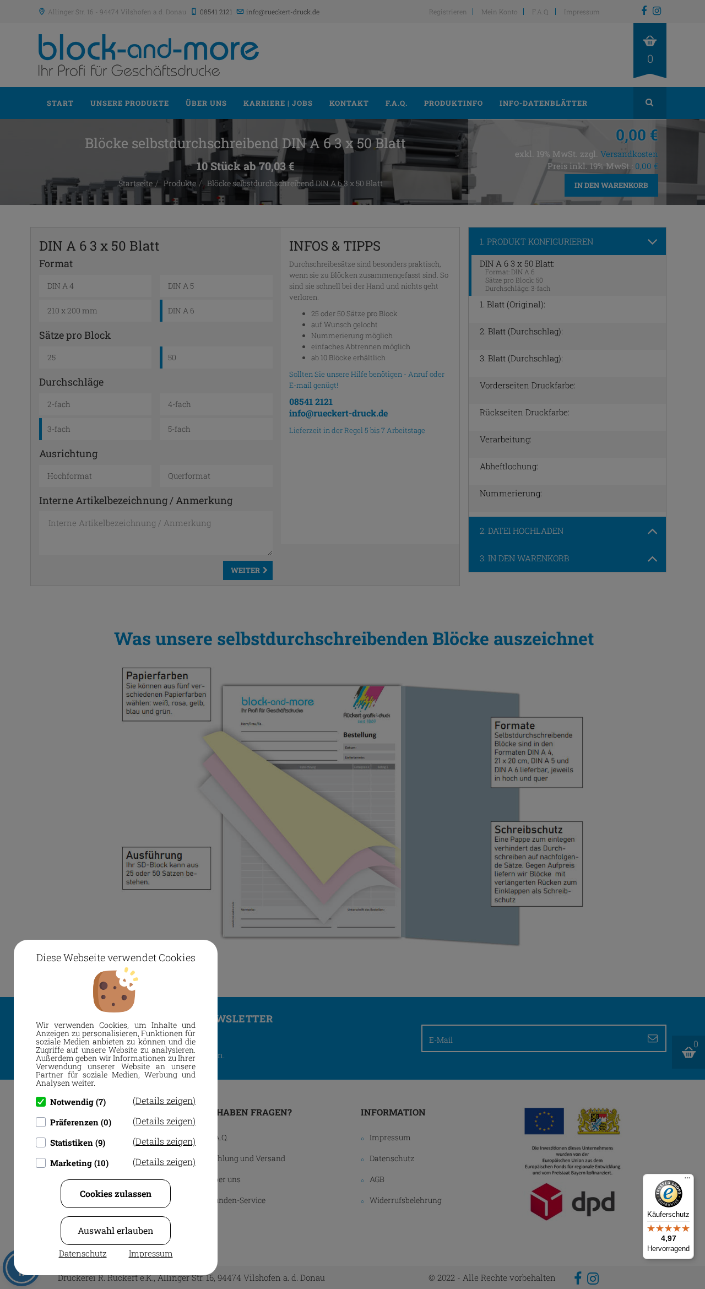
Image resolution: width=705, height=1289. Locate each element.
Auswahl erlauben (116, 1230)
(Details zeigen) (164, 1100)
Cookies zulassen (115, 1193)
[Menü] (687, 1180)
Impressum (151, 1253)
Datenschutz (83, 1253)
